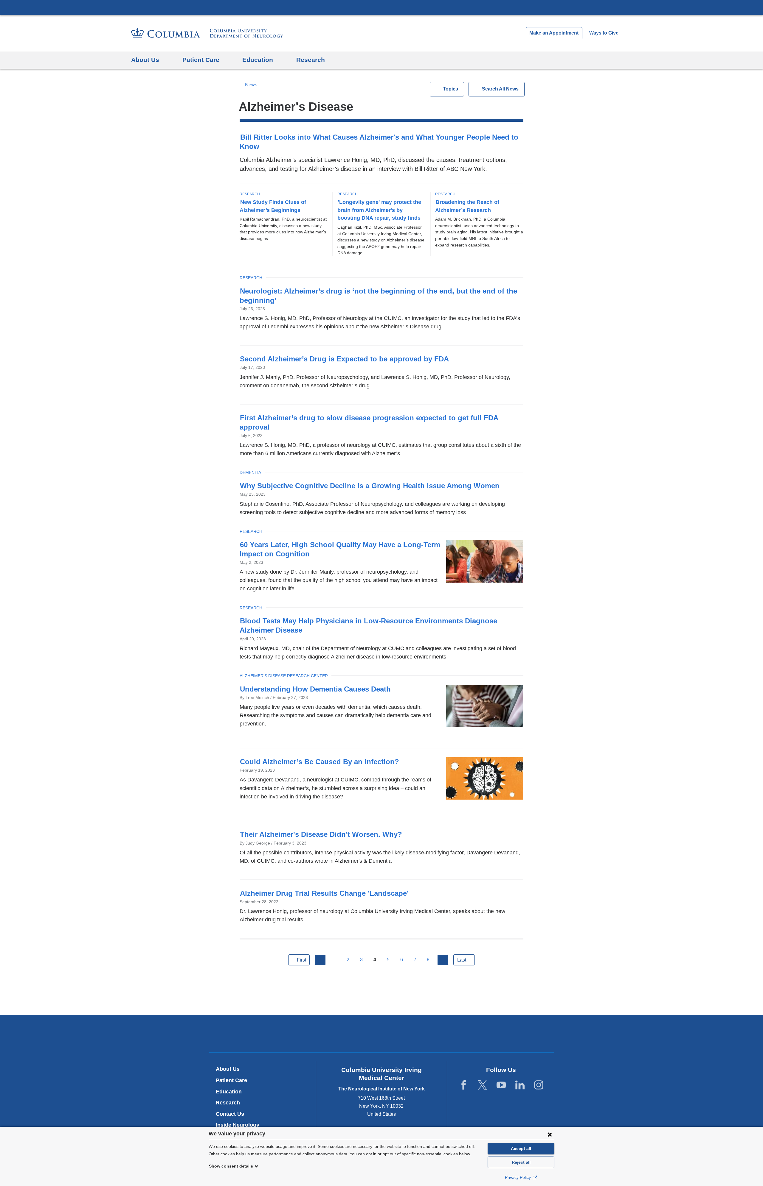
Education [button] (257, 59)
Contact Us (230, 1114)
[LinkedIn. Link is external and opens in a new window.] (520, 1085)
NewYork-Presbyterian (381, 1035)
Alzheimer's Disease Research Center (284, 675)
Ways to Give (603, 32)
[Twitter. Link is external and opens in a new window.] (482, 1085)
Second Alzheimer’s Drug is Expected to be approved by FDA (344, 359)
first (301, 959)
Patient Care (231, 1080)
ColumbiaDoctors (467, 1033)
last (461, 959)
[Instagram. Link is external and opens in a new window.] (539, 1085)
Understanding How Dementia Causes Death (315, 689)
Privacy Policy (518, 1177)
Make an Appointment (554, 32)
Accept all (521, 1148)
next (443, 960)
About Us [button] (145, 59)
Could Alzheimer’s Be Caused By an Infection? (319, 762)
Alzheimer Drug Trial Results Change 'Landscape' (324, 893)
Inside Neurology (240, 1125)
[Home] (207, 33)
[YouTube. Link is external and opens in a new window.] (501, 1085)
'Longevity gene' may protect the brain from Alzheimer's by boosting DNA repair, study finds (379, 210)
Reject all (521, 1162)
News (251, 84)
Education (229, 1092)
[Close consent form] (549, 1134)
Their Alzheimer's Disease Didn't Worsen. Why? (321, 834)
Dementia (250, 472)
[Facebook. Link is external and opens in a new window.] (464, 1085)
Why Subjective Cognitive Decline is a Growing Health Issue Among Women (370, 486)
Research (250, 194)
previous (320, 960)
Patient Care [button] (200, 59)
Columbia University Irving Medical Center (381, 7)
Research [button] (310, 59)
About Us (228, 1069)
